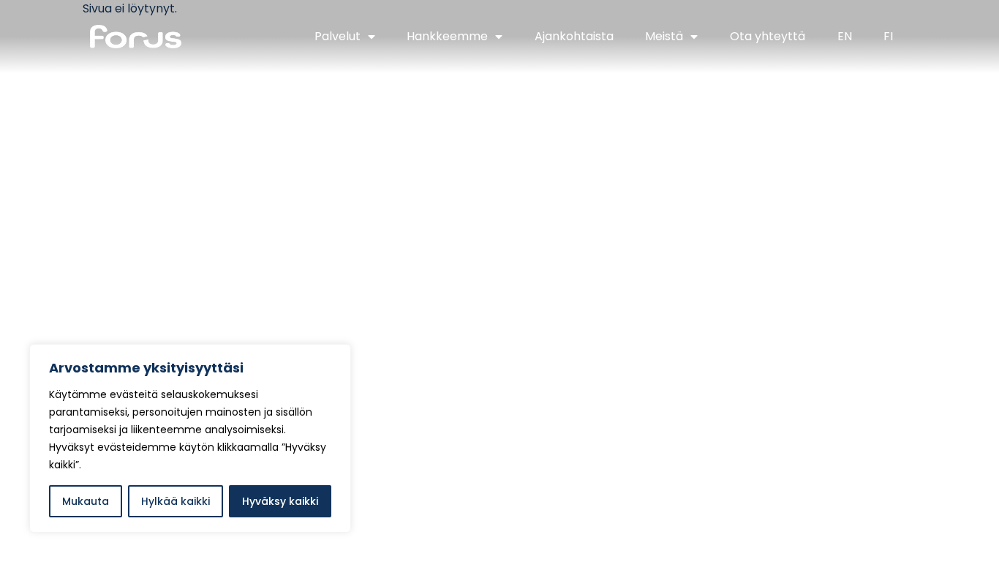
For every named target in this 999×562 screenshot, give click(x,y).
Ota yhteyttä (767, 36)
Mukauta (85, 501)
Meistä (664, 36)
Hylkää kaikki (175, 501)
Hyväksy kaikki (280, 501)
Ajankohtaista (574, 36)
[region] (190, 438)
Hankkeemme (447, 36)
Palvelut (337, 36)
